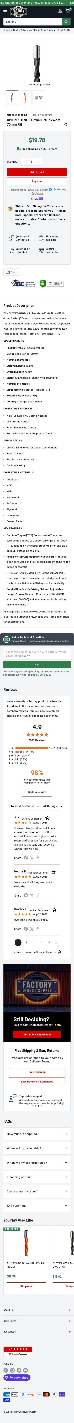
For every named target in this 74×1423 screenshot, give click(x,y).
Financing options (19, 1177)
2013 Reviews (47, 740)
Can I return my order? (22, 1191)
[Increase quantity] (39, 161)
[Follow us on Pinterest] (19, 1370)
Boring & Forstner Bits (25, 30)
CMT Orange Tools (17, 115)
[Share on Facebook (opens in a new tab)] (26, 858)
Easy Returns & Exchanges (37, 1081)
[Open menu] (5, 11)
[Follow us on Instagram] (12, 1370)
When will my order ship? (24, 1148)
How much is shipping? (22, 1134)
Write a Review (37, 792)
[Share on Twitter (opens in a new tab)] (32, 857)
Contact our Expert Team (37, 1034)
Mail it (14, 271)
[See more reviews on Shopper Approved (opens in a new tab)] (37, 857)
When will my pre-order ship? (27, 1162)
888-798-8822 (41, 674)
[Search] (66, 21)
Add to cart (37, 172)
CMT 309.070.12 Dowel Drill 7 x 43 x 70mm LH (26, 1265)
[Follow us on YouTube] (25, 1370)
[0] (67, 12)
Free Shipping (37, 1071)
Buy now (37, 181)
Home (6, 30)
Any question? (17, 1205)
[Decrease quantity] (23, 161)
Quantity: (12, 161)
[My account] (60, 12)
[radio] (38, 748)
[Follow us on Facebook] (5, 1370)
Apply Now (37, 193)
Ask (37, 664)
